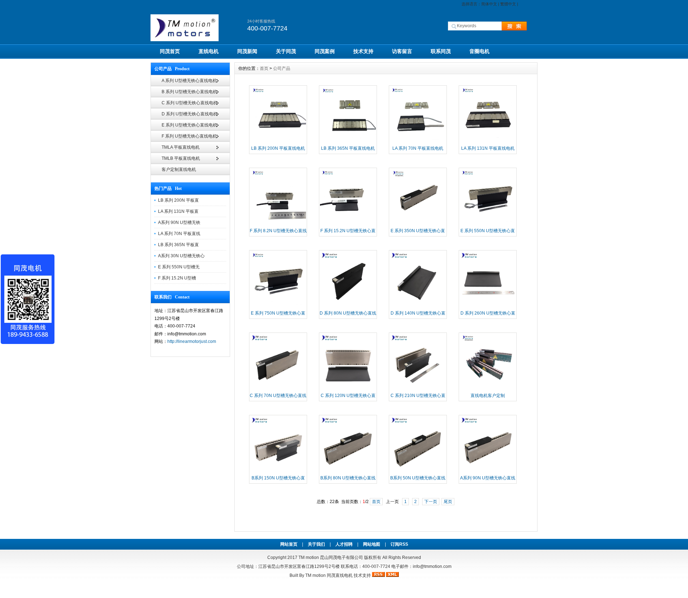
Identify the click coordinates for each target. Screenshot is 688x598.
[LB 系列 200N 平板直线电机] (278, 141)
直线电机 (209, 51)
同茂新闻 (247, 51)
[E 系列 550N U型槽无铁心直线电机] (487, 223)
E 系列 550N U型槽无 (179, 266)
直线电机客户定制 (487, 395)
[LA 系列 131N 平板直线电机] (487, 141)
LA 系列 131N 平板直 (178, 211)
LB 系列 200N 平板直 (178, 200)
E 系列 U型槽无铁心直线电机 (189, 125)
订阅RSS (399, 544)
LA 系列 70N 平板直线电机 (417, 148)
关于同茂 (286, 51)
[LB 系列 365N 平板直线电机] (348, 141)
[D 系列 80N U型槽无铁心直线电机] (348, 306)
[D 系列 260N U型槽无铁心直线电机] (487, 306)
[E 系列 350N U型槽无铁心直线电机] (417, 223)
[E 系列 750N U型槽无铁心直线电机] (278, 306)
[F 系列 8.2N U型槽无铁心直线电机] (278, 223)
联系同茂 (441, 51)
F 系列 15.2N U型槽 (177, 278)
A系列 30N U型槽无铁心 (181, 255)
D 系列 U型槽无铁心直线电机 (190, 113)
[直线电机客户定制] (487, 388)
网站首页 (288, 544)
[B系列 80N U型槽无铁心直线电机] (348, 471)
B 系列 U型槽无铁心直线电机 (189, 91)
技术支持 (363, 51)
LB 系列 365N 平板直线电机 (348, 148)
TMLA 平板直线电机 (181, 147)
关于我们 (316, 544)
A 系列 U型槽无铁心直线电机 (189, 80)
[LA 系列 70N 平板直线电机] (417, 141)
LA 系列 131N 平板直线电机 (488, 148)
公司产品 (281, 68)
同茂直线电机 (340, 575)
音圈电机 (479, 51)
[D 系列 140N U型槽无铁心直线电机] (417, 306)
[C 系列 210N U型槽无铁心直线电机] (417, 388)
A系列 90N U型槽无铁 (179, 222)
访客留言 (402, 51)
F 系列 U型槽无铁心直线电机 (189, 136)
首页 (264, 68)
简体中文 (489, 4)
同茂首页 (170, 51)
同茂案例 (325, 51)
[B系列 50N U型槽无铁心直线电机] (417, 471)
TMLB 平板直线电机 (181, 158)
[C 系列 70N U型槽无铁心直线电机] (278, 388)
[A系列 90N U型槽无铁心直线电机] (487, 471)
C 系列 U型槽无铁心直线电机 (190, 102)
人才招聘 (344, 544)
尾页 (448, 501)
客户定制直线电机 (179, 169)
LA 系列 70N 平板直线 (179, 233)
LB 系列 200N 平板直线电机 (278, 148)
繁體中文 (508, 4)
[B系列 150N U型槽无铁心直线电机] (278, 471)
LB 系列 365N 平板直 (178, 244)
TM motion (308, 557)
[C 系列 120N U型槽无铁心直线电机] (348, 388)
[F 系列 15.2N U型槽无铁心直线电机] (348, 223)
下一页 (430, 501)
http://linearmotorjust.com (191, 341)
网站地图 (371, 544)
